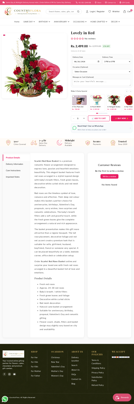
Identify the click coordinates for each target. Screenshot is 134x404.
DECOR (114, 22)
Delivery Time (107, 57)
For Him (34, 362)
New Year (55, 362)
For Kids (34, 366)
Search (74, 365)
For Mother (36, 371)
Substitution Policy (97, 379)
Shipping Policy (98, 368)
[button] (77, 38)
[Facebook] (4, 374)
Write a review (109, 176)
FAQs (73, 374)
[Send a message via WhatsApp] (5, 399)
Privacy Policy (98, 372)
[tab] (16, 157)
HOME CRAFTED (97, 22)
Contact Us (76, 379)
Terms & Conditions (96, 362)
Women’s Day (57, 376)
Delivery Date (78, 57)
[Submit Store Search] (78, 11)
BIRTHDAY (43, 22)
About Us (75, 370)
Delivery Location (75, 359)
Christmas (55, 357)
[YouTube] (14, 374)
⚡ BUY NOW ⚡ (121, 118)
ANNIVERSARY (60, 22)
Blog (73, 384)
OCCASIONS (79, 22)
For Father (35, 376)
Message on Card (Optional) (83, 77)
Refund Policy (98, 385)
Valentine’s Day (58, 366)
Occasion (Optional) (80, 67)
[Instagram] (9, 374)
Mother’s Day (57, 371)
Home (16, 22)
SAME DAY (28, 22)
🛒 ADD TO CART (99, 118)
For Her (34, 357)
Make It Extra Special (79, 91)
